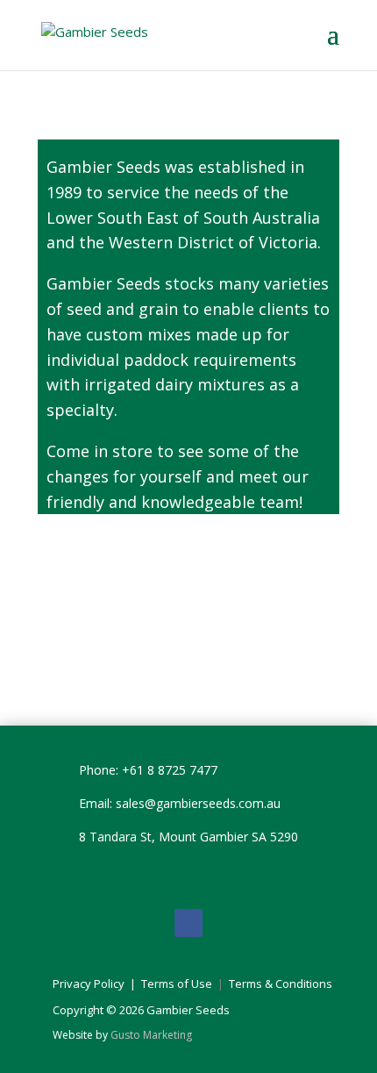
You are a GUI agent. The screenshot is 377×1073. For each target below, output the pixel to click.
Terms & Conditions (280, 983)
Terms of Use (178, 983)
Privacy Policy (88, 983)
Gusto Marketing (151, 1034)
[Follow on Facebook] (188, 923)
